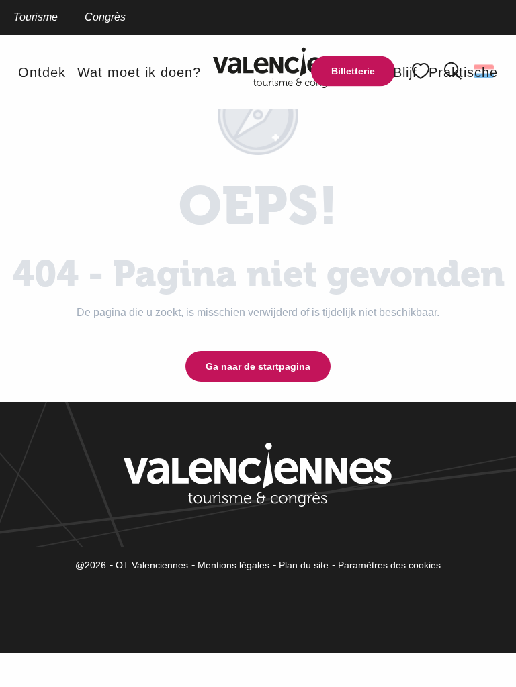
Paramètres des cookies (389, 565)
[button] (42, 72)
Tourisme (35, 17)
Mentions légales (233, 565)
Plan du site (304, 565)
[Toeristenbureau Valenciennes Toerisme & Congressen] (297, 72)
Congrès (105, 17)
